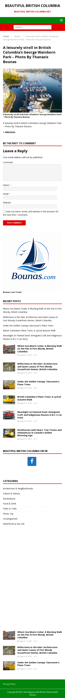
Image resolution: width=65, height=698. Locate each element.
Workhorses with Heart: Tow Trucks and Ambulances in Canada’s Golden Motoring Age (39, 433)
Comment (8, 162)
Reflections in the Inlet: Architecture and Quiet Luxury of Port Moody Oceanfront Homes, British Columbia (37, 366)
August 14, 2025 (26, 373)
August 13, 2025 (26, 388)
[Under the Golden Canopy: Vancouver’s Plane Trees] (9, 384)
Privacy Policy (9, 684)
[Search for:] (32, 27)
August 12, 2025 (26, 421)
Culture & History (11, 493)
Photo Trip (8, 513)
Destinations (9, 498)
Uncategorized (10, 518)
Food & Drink (9, 503)
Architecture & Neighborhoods (18, 488)
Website (7, 202)
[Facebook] (32, 461)
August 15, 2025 (26, 355)
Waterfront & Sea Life (13, 523)
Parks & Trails (10, 508)
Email (6, 193)
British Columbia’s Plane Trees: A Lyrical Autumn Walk (29, 330)
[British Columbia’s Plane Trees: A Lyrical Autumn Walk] (9, 400)
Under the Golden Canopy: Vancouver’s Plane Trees (28, 325)
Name (6, 185)
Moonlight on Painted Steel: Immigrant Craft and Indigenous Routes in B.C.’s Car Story (39, 415)
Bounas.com (9, 292)
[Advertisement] (25, 581)
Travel (18, 292)
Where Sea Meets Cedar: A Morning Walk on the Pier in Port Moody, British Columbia (39, 348)
